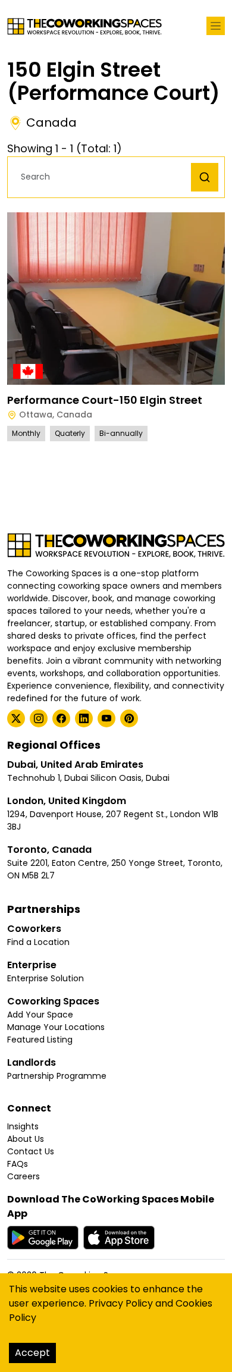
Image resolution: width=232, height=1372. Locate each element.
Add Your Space (40, 1015)
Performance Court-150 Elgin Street (104, 400)
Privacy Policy (121, 1303)
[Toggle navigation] (215, 26)
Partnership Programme (56, 1076)
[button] (102, 177)
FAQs (17, 1164)
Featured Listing (40, 1040)
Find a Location (38, 942)
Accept (32, 1353)
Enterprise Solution (45, 978)
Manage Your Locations (56, 1027)
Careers (23, 1176)
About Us (25, 1139)
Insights (23, 1126)
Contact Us (30, 1151)
